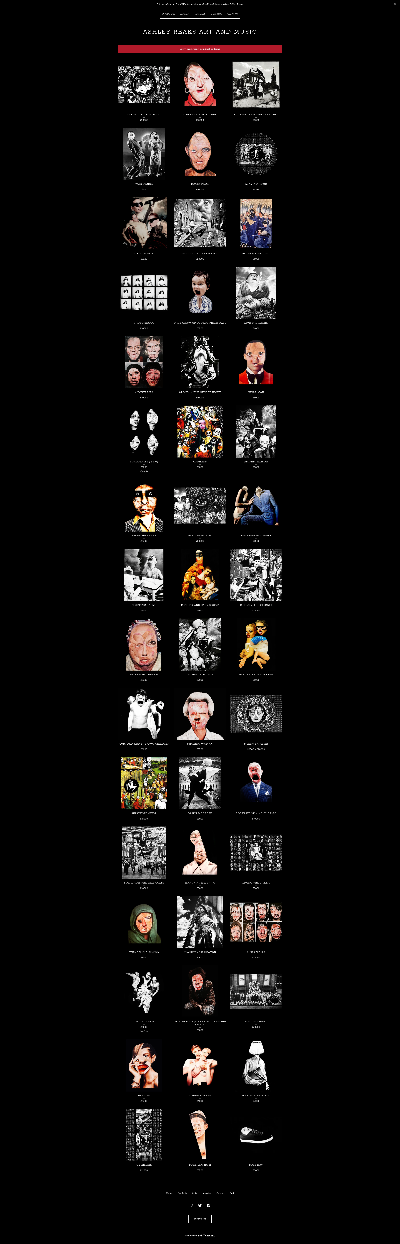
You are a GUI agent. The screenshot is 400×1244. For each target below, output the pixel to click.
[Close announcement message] (395, 4)
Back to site (200, 1219)
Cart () (232, 14)
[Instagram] (191, 1206)
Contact (216, 14)
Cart (232, 1193)
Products (168, 14)
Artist (184, 14)
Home (169, 1193)
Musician (200, 14)
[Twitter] (200, 1206)
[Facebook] (208, 1206)
